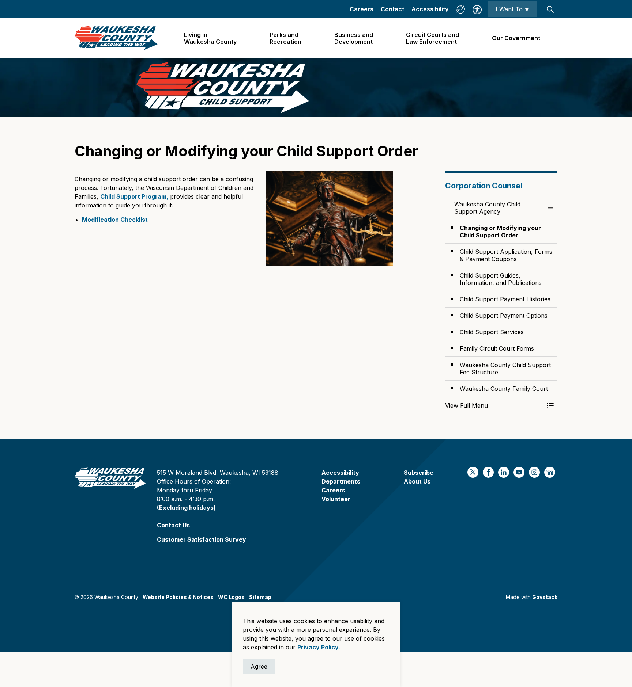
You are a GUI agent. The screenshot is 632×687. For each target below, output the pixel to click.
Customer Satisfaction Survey (201, 539)
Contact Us (173, 525)
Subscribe (418, 472)
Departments (340, 481)
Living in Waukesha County (210, 38)
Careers (361, 9)
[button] (494, 405)
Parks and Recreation (285, 38)
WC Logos (231, 597)
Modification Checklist (115, 219)
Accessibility (429, 9)
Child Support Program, (134, 196)
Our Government (516, 38)
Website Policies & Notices (178, 597)
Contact (392, 9)
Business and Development (353, 38)
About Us (417, 481)
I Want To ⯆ (513, 9)
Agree (259, 666)
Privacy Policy (318, 647)
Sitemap (260, 597)
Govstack (544, 597)
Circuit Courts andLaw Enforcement (432, 38)
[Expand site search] (550, 9)
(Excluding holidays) (186, 507)
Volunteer (335, 499)
